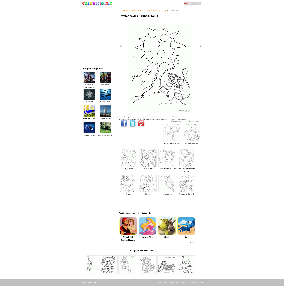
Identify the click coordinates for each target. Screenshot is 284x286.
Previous (85, 265)
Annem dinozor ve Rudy (167, 169)
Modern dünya (105, 118)
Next (197, 265)
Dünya (85, 13)
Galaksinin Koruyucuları (89, 86)
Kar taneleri (89, 102)
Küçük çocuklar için (90, 45)
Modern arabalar (89, 118)
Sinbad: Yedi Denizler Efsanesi (128, 238)
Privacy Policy (162, 282)
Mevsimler (87, 36)
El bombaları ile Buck (186, 194)
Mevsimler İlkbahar (105, 135)
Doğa (85, 59)
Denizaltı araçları (89, 135)
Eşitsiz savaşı (167, 194)
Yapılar (85, 18)
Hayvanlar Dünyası (90, 22)
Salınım (128, 194)
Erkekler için (88, 40)
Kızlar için (87, 31)
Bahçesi (148, 194)
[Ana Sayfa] (97, 3)
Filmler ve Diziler (89, 54)
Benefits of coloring (196, 282)
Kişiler (183, 282)
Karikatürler (88, 27)
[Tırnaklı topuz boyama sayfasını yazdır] (176, 121)
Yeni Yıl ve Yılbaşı (89, 50)
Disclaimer (174, 282)
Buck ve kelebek (147, 169)
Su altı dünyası (105, 102)
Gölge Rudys (128, 169)
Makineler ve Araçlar (91, 9)
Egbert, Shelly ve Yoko (172, 143)
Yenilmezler (105, 85)
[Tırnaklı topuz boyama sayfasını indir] (194, 121)
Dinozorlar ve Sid (191, 143)
